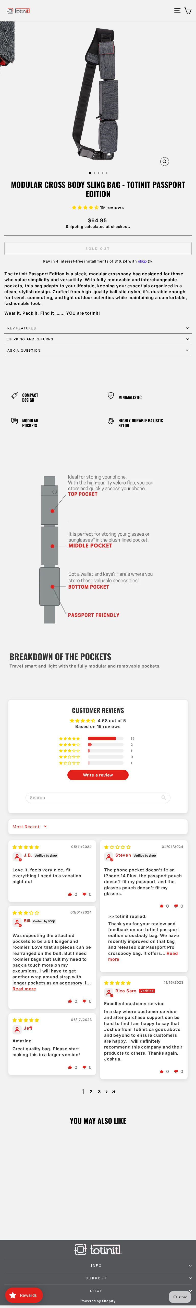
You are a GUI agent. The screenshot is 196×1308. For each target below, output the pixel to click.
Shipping (74, 226)
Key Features (21, 328)
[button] (86, 207)
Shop (96, 1291)
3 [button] (99, 1091)
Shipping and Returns (30, 339)
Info (97, 1265)
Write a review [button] (98, 775)
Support (96, 1278)
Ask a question (24, 350)
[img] (26, 847)
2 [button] (91, 1091)
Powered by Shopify (98, 1301)
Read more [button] (24, 988)
